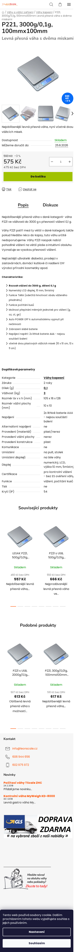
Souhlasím (37, 943)
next (72, 541)
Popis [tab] (23, 205)
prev (4, 541)
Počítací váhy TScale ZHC (23, 782)
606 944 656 (21, 757)
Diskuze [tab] (50, 205)
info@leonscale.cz (24, 748)
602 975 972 (20, 765)
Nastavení (37, 932)
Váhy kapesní (54, 378)
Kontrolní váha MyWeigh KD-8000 (29, 796)
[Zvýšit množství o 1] (69, 161)
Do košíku (38, 176)
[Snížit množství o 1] (52, 161)
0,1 (46, 388)
